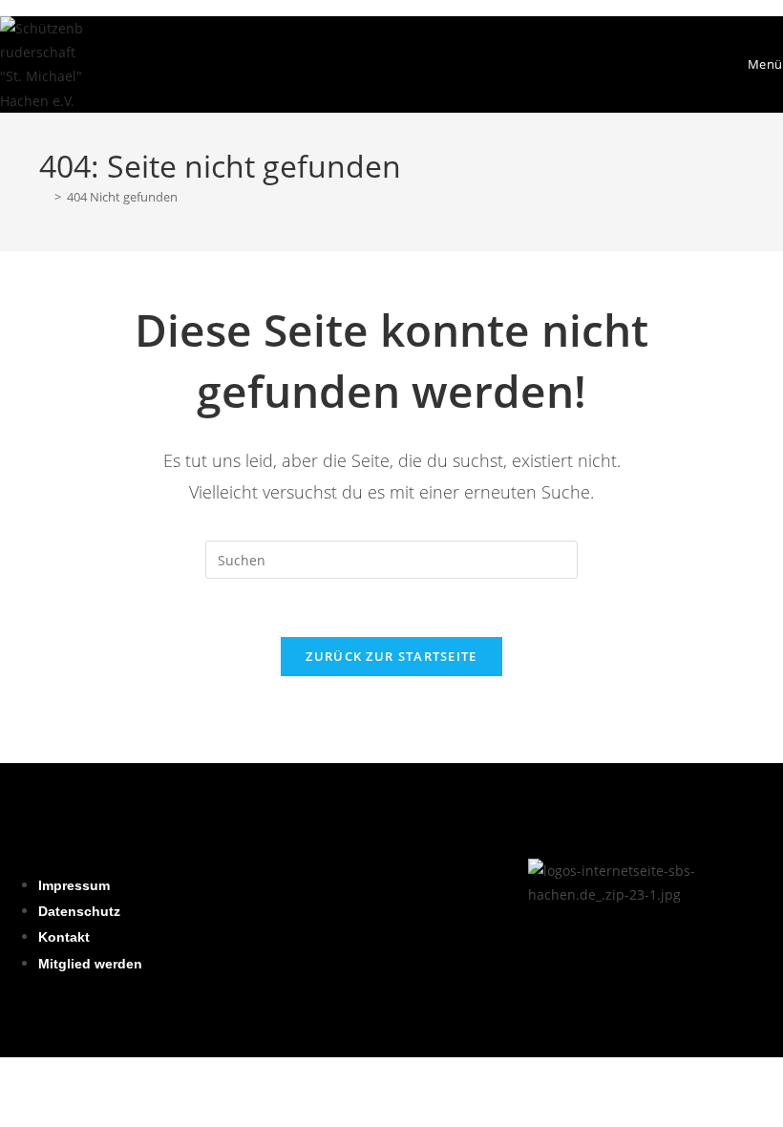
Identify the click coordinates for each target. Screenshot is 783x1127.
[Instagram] (298, 882)
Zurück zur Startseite (391, 656)
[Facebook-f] (350, 882)
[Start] (44, 196)
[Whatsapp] (403, 882)
